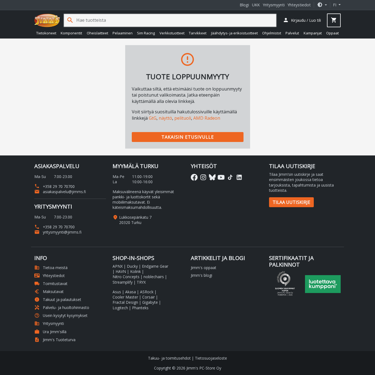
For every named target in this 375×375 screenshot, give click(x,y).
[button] (322, 4)
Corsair (148, 297)
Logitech (120, 307)
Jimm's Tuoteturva (54, 339)
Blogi (244, 4)
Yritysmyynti (274, 4)
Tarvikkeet (197, 33)
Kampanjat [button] (313, 33)
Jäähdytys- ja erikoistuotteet (234, 33)
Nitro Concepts (126, 276)
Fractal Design (125, 302)
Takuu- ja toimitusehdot (169, 358)
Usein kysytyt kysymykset (61, 315)
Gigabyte (150, 302)
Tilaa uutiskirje (291, 202)
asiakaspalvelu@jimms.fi (60, 191)
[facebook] (194, 177)
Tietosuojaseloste (211, 358)
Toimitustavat (51, 283)
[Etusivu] (47, 20)
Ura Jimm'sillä (50, 331)
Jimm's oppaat (203, 267)
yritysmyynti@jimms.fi (58, 232)
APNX (118, 266)
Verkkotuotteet (171, 33)
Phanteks (140, 307)
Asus (117, 291)
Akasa (130, 291)
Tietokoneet (46, 33)
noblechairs (154, 276)
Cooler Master (125, 297)
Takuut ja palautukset (57, 299)
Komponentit (71, 33)
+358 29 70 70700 (54, 186)
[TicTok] (230, 177)
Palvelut (292, 33)
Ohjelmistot (271, 33)
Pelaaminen (123, 33)
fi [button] (335, 4)
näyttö (165, 118)
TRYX (141, 282)
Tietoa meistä (51, 267)
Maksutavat (49, 291)
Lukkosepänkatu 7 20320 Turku (135, 220)
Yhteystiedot (299, 4)
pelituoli (182, 118)
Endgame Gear (155, 266)
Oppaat (332, 33)
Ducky (132, 266)
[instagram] (203, 177)
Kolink (135, 271)
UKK (256, 4)
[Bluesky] (212, 177)
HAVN (121, 271)
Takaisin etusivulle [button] (187, 137)
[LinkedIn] (239, 177)
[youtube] (221, 177)
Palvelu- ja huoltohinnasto (61, 307)
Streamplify (123, 282)
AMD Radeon (206, 118)
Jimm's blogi (201, 275)
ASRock (146, 291)
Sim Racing (146, 33)
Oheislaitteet (97, 33)
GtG (152, 118)
